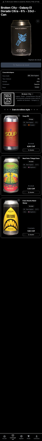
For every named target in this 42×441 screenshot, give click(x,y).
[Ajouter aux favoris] (18, 115)
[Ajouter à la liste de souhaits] (38, 21)
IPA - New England (33, 75)
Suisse (37, 87)
